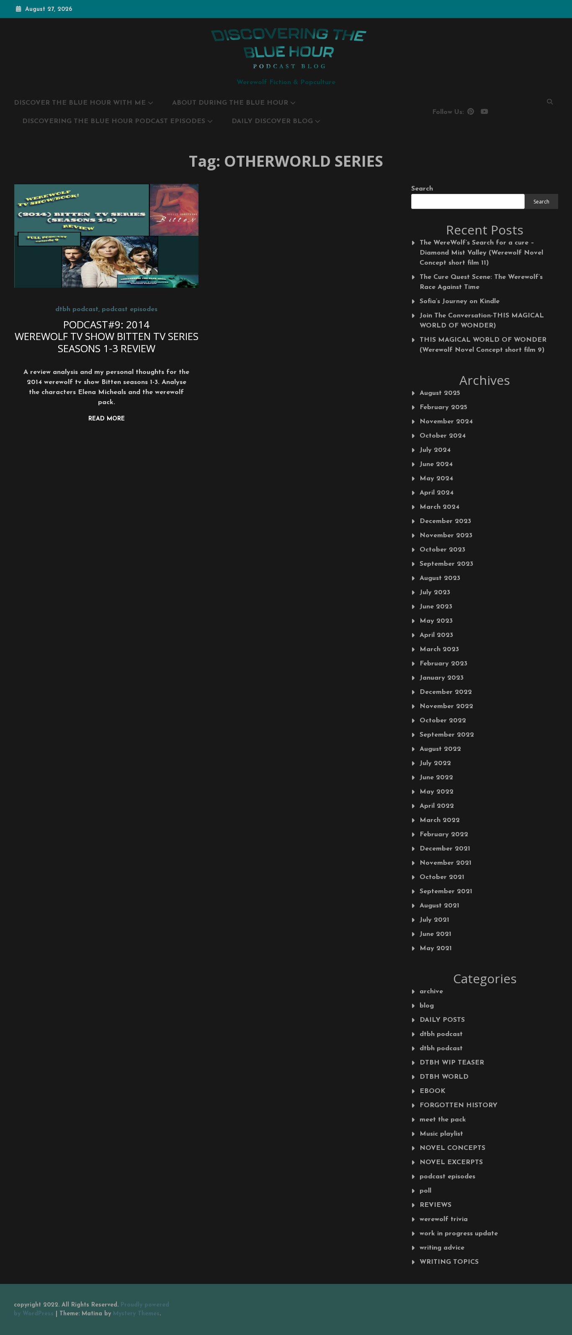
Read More (106, 419)
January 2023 (442, 678)
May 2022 (436, 792)
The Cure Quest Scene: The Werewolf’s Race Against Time (481, 282)
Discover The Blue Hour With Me (80, 103)
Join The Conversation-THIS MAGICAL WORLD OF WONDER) (482, 320)
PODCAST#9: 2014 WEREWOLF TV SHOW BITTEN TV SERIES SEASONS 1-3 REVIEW (106, 336)
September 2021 (446, 891)
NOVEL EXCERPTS (451, 1162)
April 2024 (436, 493)
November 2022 (446, 706)
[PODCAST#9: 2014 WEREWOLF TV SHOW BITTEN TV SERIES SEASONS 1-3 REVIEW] (106, 236)
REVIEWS (435, 1205)
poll (425, 1191)
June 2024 (436, 464)
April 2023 (436, 635)
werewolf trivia (444, 1219)
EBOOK (433, 1091)
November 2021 (446, 863)
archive (431, 991)
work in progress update (459, 1233)
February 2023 (443, 663)
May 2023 (436, 621)
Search (422, 189)
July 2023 (435, 592)
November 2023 (446, 535)
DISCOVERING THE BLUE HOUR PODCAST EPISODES (113, 121)
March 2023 (439, 649)
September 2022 (447, 735)
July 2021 (434, 920)
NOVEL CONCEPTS (452, 1148)
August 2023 (440, 578)
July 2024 (435, 450)
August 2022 (440, 749)
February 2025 (443, 407)
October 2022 (443, 720)
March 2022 (440, 820)
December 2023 (445, 521)
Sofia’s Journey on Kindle (460, 301)
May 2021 (436, 948)
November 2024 (446, 421)
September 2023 (446, 564)
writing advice (442, 1248)
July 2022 (435, 763)
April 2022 (437, 806)
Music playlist (441, 1134)
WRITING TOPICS (449, 1262)
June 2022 (436, 777)
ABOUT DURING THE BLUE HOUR (230, 103)
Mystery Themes (136, 1314)
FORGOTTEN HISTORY (458, 1105)
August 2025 (440, 393)
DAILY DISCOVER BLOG (272, 121)
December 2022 (446, 692)
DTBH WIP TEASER (452, 1062)
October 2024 (443, 436)
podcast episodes (129, 309)
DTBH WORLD (444, 1077)
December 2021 (445, 848)
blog (427, 1006)
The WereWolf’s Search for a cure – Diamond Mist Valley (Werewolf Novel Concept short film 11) (481, 253)
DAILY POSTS (442, 1020)
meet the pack (443, 1119)
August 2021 (439, 905)
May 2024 (436, 478)
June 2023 (436, 606)
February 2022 (444, 834)
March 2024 (439, 507)
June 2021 (435, 934)
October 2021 (442, 877)
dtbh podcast (76, 309)
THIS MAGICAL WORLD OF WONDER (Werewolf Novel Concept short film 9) (483, 345)
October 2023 (442, 549)
